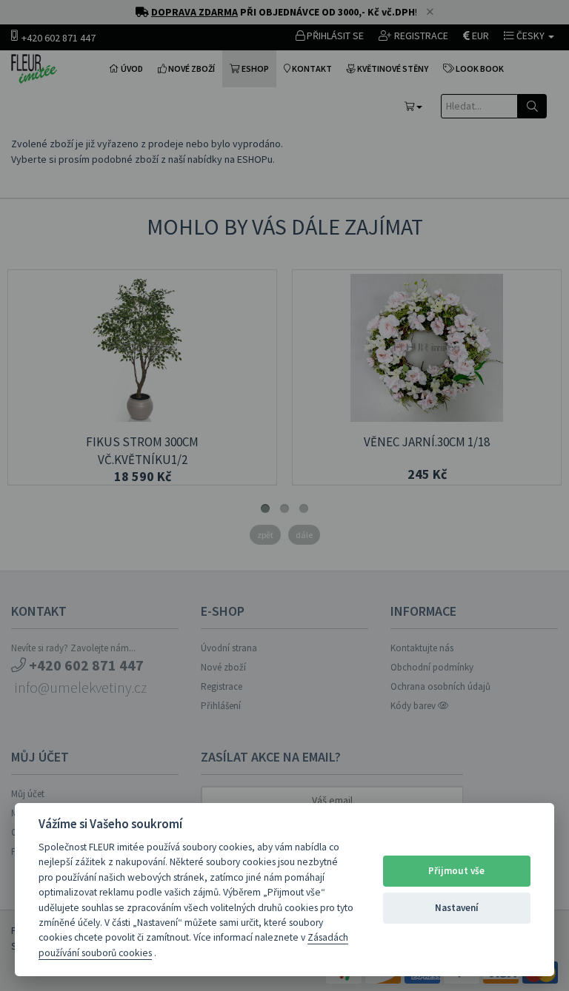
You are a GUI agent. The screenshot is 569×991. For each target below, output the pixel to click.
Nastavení (457, 907)
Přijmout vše (456, 870)
